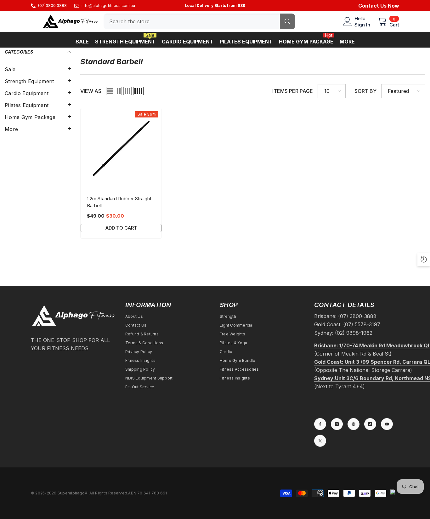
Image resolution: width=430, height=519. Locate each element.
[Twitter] (320, 441)
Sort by (365, 91)
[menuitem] (38, 69)
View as (90, 91)
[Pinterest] (353, 424)
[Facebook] (320, 424)
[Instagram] (337, 424)
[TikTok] (370, 424)
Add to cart (121, 228)
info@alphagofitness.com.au (108, 5)
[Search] (199, 21)
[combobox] (192, 21)
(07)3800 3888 (52, 5)
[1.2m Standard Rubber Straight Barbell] (121, 148)
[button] (38, 68)
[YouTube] (387, 424)
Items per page (292, 91)
